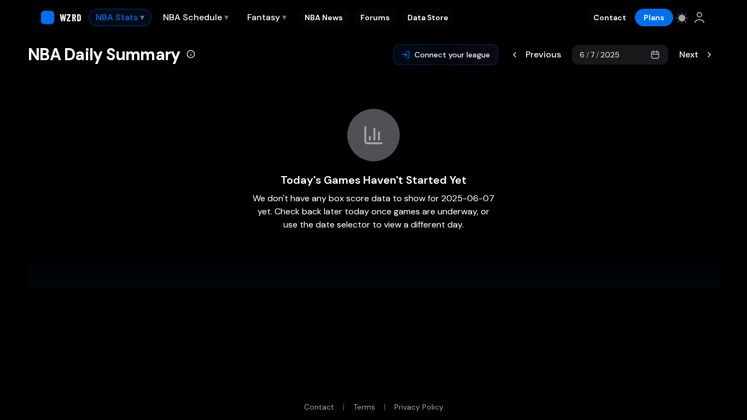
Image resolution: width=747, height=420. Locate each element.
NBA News (324, 17)
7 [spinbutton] (592, 55)
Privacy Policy (418, 407)
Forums (375, 17)
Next (688, 54)
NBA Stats (120, 17)
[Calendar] (655, 54)
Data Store (427, 17)
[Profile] (699, 17)
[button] (190, 55)
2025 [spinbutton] (610, 55)
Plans (654, 17)
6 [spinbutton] (582, 55)
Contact (609, 17)
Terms (364, 407)
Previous (543, 54)
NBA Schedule (196, 17)
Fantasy (267, 17)
